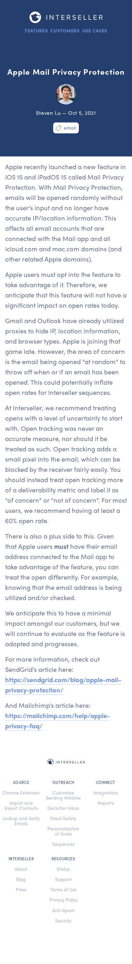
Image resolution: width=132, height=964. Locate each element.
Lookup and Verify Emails (21, 821)
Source (21, 782)
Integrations (105, 792)
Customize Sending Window (63, 795)
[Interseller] (66, 762)
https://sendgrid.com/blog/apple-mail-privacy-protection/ (63, 684)
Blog (21, 879)
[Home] (66, 17)
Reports (106, 802)
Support (63, 879)
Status (63, 868)
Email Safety (63, 818)
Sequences (63, 843)
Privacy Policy (63, 899)
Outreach (64, 782)
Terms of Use (63, 889)
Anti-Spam (63, 910)
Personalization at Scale (63, 831)
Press (21, 889)
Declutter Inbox (63, 807)
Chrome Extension (21, 792)
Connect (105, 782)
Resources (63, 859)
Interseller (21, 859)
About (21, 868)
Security (63, 920)
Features (36, 30)
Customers (64, 30)
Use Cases (94, 30)
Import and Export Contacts (21, 805)
